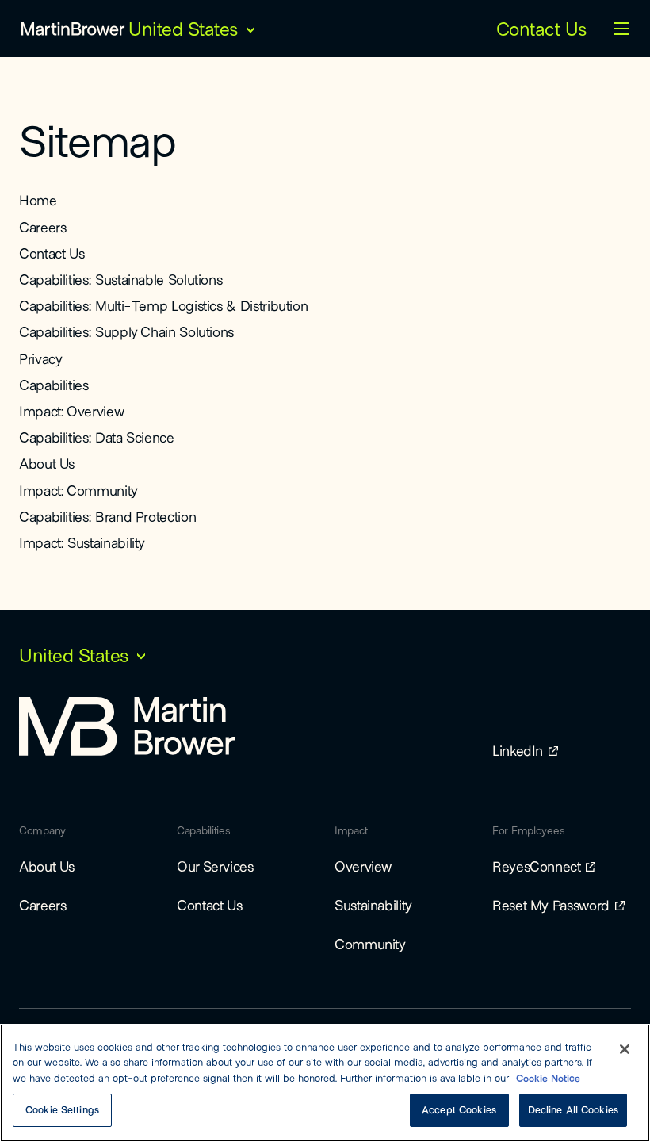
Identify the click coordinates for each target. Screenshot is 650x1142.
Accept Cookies (459, 1109)
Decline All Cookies (573, 1109)
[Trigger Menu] (621, 28)
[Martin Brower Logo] (73, 28)
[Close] (624, 1049)
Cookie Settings (62, 1109)
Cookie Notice (548, 1077)
